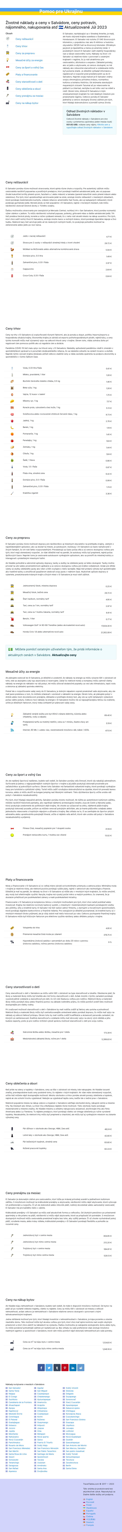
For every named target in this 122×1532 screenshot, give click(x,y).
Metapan (41, 1434)
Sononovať (71, 1399)
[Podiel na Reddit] (80, 1367)
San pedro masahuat (75, 1451)
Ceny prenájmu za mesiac (29, 95)
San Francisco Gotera (75, 1419)
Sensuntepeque (73, 1457)
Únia (39, 1431)
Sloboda (69, 1391)
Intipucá (40, 1425)
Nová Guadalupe (73, 1437)
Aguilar (40, 1388)
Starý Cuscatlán (73, 1402)
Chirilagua (70, 1411)
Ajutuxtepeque (43, 1399)
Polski (89, 1505)
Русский (90, 1502)
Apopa (12, 1408)
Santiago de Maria (45, 1454)
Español (89, 1511)
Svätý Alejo (42, 1445)
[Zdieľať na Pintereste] (65, 1367)
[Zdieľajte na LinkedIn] (72, 1367)
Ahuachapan (14, 1405)
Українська (91, 1508)
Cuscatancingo (72, 1416)
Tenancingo (14, 1462)
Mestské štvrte (15, 1414)
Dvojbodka (42, 1471)
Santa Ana (41, 1468)
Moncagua (70, 1434)
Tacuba (40, 1460)
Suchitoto (13, 1399)
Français (90, 1525)
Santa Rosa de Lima (18, 1454)
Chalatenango (43, 1396)
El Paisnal (13, 1419)
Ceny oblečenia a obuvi (28, 88)
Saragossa (13, 1465)
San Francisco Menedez (19, 1448)
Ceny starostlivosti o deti (29, 81)
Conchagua (14, 1416)
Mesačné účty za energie (29, 60)
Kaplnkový (13, 1411)
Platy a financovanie (26, 74)
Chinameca (42, 1411)
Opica (40, 1439)
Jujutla (12, 1431)
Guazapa (70, 1422)
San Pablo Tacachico (46, 1451)
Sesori (11, 1457)
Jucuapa (70, 1428)
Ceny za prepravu (25, 53)
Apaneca (13, 1471)
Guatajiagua (14, 1422)
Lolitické (70, 1431)
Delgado (70, 1393)
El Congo (13, 1396)
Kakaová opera (72, 1408)
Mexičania (13, 1434)
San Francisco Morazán (47, 1448)
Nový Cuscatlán (16, 1439)
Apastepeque (72, 1405)
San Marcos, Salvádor (76, 1448)
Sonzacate (13, 1460)
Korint (40, 1416)
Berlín (68, 1465)
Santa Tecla (14, 1391)
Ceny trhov (21, 46)
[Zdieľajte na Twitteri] (49, 1367)
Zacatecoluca (72, 1462)
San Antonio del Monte (76, 1445)
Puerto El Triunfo (45, 1442)
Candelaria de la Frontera (20, 1402)
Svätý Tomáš (72, 1454)
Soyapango (71, 1396)
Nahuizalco (14, 1437)
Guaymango (42, 1422)
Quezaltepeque (72, 1442)
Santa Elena (71, 1468)
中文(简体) (90, 1519)
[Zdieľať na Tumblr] (57, 1367)
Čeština (89, 1516)
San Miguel (42, 1391)
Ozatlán (69, 1439)
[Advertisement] (61, 160)
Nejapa (12, 1393)
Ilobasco (12, 1425)
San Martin (13, 1451)
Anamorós (41, 1402)
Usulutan (41, 1462)
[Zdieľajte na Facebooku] (41, 1367)
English (89, 1499)
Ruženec (41, 1419)
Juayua (40, 1428)
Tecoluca (70, 1460)
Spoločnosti (42, 1457)
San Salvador (15, 1388)
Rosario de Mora (16, 1445)
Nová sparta (42, 1437)
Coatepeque (42, 1414)
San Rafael (13, 1468)
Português (91, 1513)
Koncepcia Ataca (73, 1414)
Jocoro (12, 1428)
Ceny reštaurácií (24, 39)
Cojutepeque (43, 1393)
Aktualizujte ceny (64, 655)
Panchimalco (14, 1442)
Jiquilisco (70, 1425)
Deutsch (90, 1522)
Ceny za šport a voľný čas (29, 67)
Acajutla (41, 1405)
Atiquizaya (42, 1408)
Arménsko (41, 1465)
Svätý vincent (72, 1388)
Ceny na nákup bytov (27, 103)
